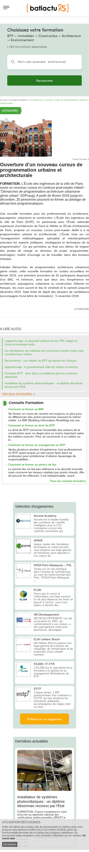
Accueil (3, 100)
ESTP (37, 688)
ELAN (37, 589)
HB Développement (46, 614)
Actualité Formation (18, 100)
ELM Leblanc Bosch (47, 639)
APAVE (38, 540)
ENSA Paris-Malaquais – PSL (53, 565)
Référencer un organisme (44, 719)
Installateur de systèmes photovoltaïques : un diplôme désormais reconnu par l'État (41, 801)
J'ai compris (9, 844)
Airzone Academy (45, 515)
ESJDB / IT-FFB (44, 664)
